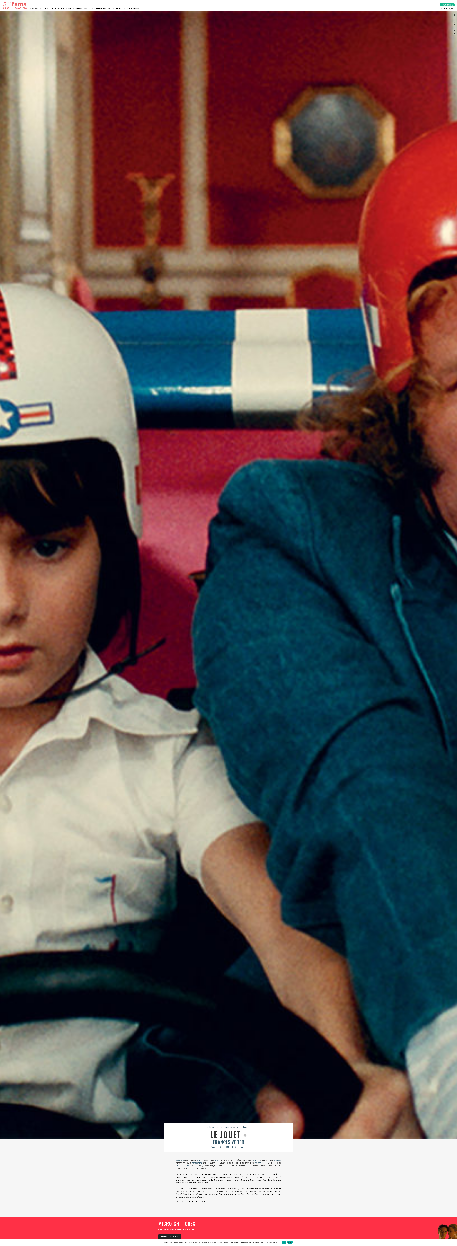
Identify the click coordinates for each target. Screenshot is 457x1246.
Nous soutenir (131, 9)
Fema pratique (63, 9)
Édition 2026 (47, 9)
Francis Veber (228, 1142)
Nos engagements (100, 9)
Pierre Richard (241, 1127)
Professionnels (81, 9)
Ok (284, 1242)
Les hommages (227, 1127)
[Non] (454, 1242)
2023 (218, 1127)
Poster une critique (169, 1237)
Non (290, 1242)
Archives (116, 9)
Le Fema (34, 9)
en (452, 9)
